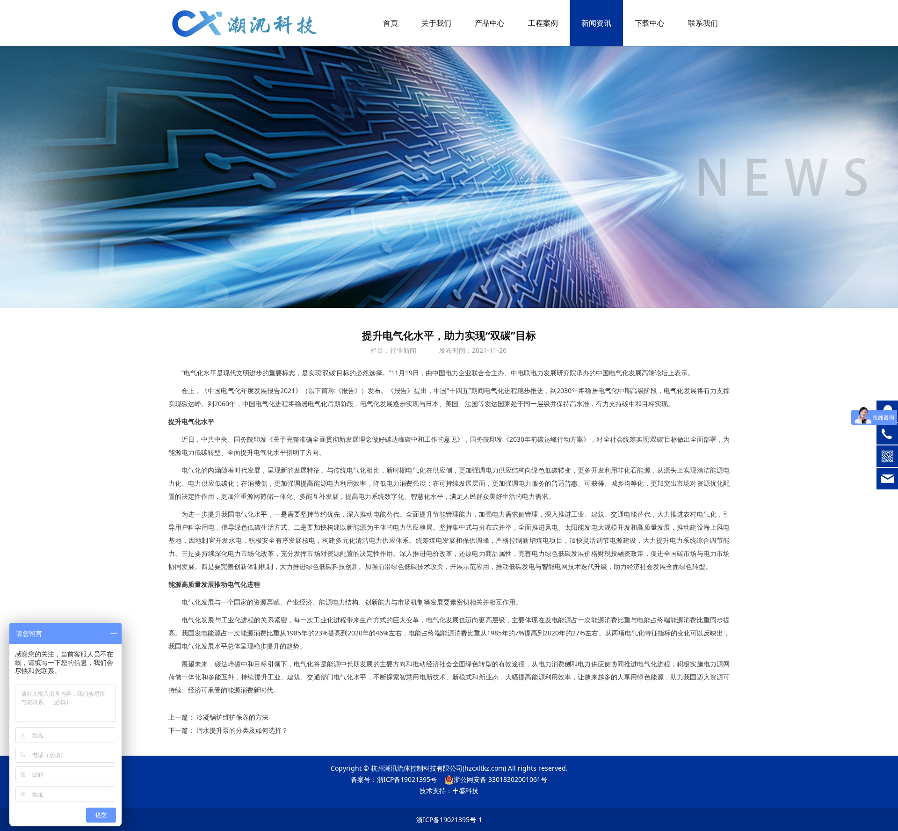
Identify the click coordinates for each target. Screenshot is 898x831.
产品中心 (490, 23)
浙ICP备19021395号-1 (449, 819)
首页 (390, 23)
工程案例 (543, 23)
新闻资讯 (596, 23)
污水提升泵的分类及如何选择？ (242, 730)
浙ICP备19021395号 (407, 779)
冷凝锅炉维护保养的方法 (232, 717)
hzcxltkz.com (484, 768)
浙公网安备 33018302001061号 (500, 779)
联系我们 (703, 23)
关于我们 (436, 23)
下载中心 (650, 23)
